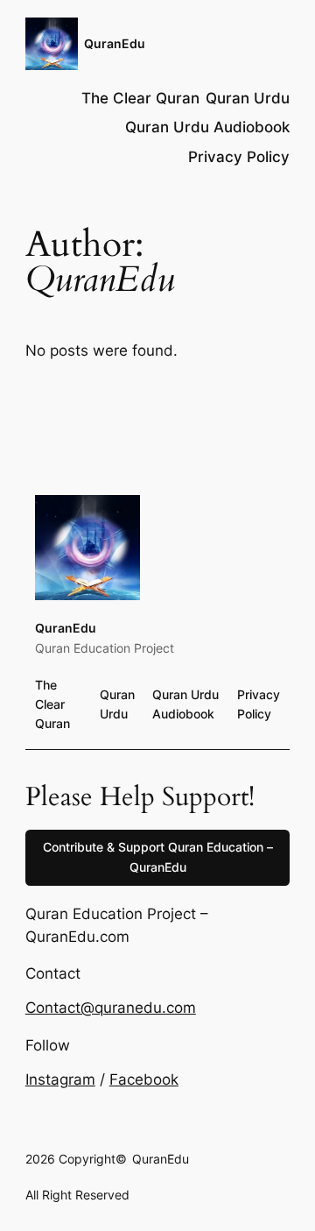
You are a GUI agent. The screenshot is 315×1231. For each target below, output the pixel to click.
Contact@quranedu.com (110, 1007)
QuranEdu (114, 43)
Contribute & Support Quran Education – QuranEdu (158, 856)
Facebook (143, 1079)
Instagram (60, 1079)
